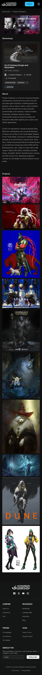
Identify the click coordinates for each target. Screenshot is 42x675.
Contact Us (6, 613)
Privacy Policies (27, 636)
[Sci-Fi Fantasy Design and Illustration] (21, 53)
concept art (21, 82)
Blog (23, 620)
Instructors (6, 12)
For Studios (6, 640)
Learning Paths (27, 613)
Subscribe (33, 657)
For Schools (7, 636)
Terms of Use (26, 632)
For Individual (7, 632)
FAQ (4, 616)
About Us (6, 609)
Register (29, 4)
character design (10, 82)
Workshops (26, 609)
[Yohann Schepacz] (19, 25)
